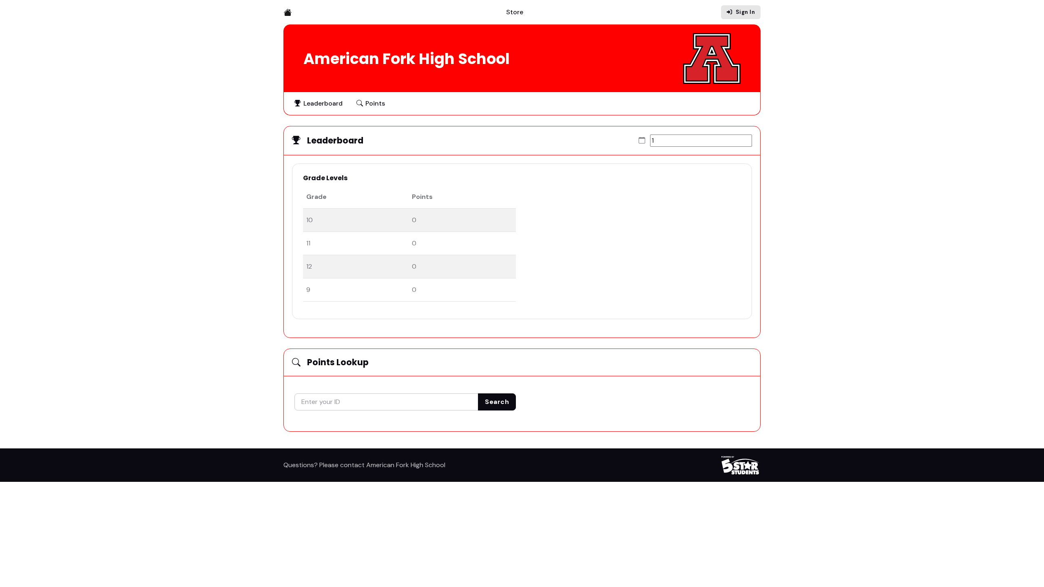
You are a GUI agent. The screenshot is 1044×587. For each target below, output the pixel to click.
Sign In (745, 12)
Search (497, 401)
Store (514, 12)
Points (375, 103)
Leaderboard (323, 103)
